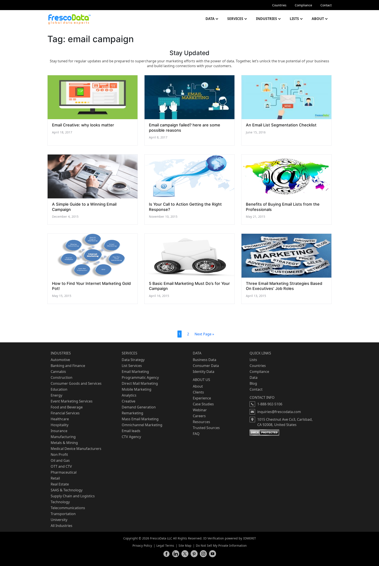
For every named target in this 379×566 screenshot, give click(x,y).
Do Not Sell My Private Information (221, 545)
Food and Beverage (67, 407)
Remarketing (132, 413)
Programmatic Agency (140, 377)
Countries (279, 5)
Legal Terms (165, 545)
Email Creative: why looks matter (83, 125)
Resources (201, 421)
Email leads (131, 430)
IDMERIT (249, 538)
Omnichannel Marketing (142, 424)
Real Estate (60, 484)
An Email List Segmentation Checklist (281, 125)
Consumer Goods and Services (76, 383)
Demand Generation (139, 407)
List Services (132, 365)
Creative (128, 401)
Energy (56, 395)
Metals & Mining (64, 442)
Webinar (200, 410)
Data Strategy (133, 359)
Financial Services (65, 413)
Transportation (63, 513)
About (318, 18)
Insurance (59, 430)
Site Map (185, 545)
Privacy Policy (142, 545)
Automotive (60, 359)
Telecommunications (68, 507)
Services (235, 18)
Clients (198, 392)
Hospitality (59, 424)
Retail (55, 478)
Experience (202, 398)
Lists (294, 18)
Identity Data (203, 371)
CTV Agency (131, 436)
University (59, 519)
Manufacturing (63, 436)
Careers (199, 415)
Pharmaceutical (64, 472)
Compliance (303, 5)
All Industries (61, 525)
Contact (326, 5)
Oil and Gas (60, 460)
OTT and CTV (61, 466)
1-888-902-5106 (269, 404)
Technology (60, 502)
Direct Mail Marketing (140, 383)
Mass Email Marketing (140, 419)
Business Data (204, 359)
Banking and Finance (68, 365)
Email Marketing (135, 371)
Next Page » (204, 334)
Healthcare (60, 419)
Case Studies (203, 404)
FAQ (196, 433)
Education (59, 389)
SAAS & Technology (66, 490)
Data (210, 18)
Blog (253, 383)
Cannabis (58, 371)
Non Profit (59, 454)
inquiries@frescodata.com (279, 411)
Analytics (129, 395)
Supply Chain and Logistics (73, 496)
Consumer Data (206, 365)
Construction (61, 377)
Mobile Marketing (136, 389)
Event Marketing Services (72, 401)
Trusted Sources (206, 427)
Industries (266, 18)
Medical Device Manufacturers (76, 448)
